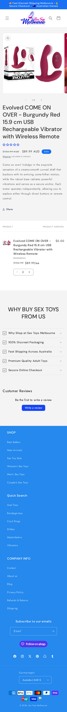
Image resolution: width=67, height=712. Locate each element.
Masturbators (14, 537)
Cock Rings (13, 521)
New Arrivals (14, 450)
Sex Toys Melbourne (38, 705)
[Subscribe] (53, 631)
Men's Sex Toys (15, 474)
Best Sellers (13, 442)
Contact (11, 568)
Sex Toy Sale (14, 458)
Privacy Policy (15, 592)
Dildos (11, 529)
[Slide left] (26, 100)
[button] (7, 18)
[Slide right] (41, 100)
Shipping (7, 156)
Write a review (33, 408)
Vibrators (12, 545)
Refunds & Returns (17, 600)
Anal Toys (12, 505)
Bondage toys (15, 513)
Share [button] (9, 209)
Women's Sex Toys (18, 466)
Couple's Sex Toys (17, 482)
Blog (9, 584)
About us (12, 576)
